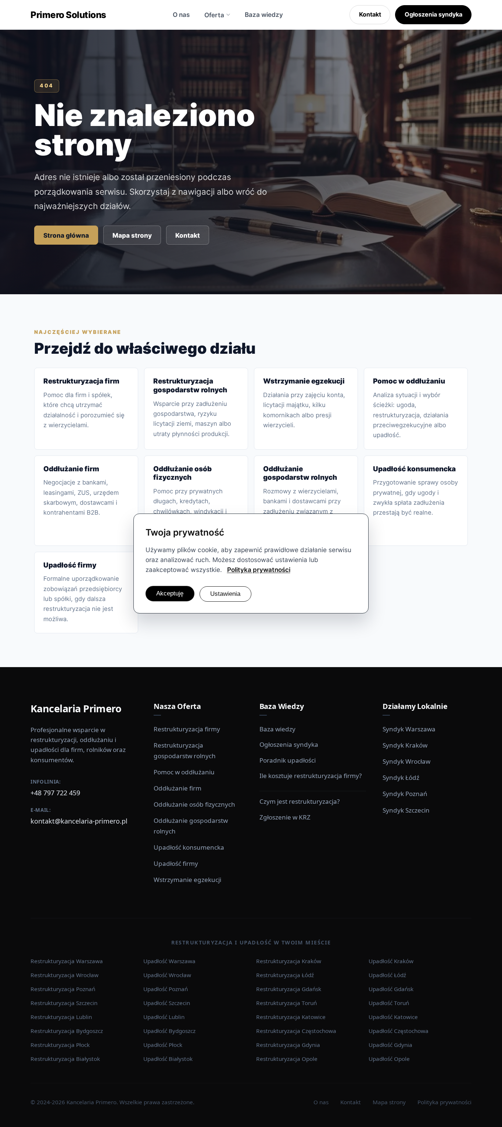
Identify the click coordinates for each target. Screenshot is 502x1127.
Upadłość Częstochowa (399, 1030)
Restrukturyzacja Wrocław (64, 975)
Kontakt (370, 14)
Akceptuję (169, 593)
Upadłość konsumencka (189, 847)
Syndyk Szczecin (406, 810)
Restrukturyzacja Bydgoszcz (67, 1030)
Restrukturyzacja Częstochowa (296, 1030)
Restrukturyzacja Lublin (61, 1016)
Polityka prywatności (444, 1102)
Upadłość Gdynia (390, 1044)
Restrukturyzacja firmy (187, 729)
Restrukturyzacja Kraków (288, 961)
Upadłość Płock (162, 1044)
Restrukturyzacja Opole (287, 1058)
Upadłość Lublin (163, 1016)
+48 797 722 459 (55, 792)
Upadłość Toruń (389, 1003)
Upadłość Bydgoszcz (169, 1030)
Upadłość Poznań (165, 989)
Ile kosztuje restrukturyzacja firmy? (310, 775)
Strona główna (66, 235)
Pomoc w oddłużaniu (184, 772)
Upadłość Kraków (391, 961)
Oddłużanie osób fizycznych (194, 804)
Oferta (214, 15)
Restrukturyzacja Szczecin (64, 1003)
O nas (181, 14)
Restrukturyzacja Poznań (63, 989)
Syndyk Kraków (405, 745)
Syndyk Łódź (401, 777)
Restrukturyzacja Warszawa (67, 961)
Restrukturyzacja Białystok (65, 1058)
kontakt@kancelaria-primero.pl (79, 821)
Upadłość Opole (389, 1058)
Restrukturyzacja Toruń (286, 1003)
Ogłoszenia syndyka (433, 14)
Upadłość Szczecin (166, 1003)
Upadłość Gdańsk (391, 989)
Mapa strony (132, 235)
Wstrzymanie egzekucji (187, 879)
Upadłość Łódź (387, 975)
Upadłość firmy (176, 863)
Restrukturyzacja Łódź (285, 975)
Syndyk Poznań (405, 793)
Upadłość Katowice (393, 1016)
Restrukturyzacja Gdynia (288, 1044)
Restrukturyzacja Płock (60, 1044)
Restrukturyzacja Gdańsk (288, 989)
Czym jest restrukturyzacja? (299, 801)
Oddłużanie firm (177, 788)
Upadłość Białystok (168, 1058)
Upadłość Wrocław (167, 975)
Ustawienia (225, 593)
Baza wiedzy (264, 14)
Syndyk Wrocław (406, 761)
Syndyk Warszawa (409, 729)
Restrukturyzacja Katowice (291, 1016)
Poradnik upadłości (287, 760)
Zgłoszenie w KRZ (285, 817)
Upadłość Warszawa (169, 961)
